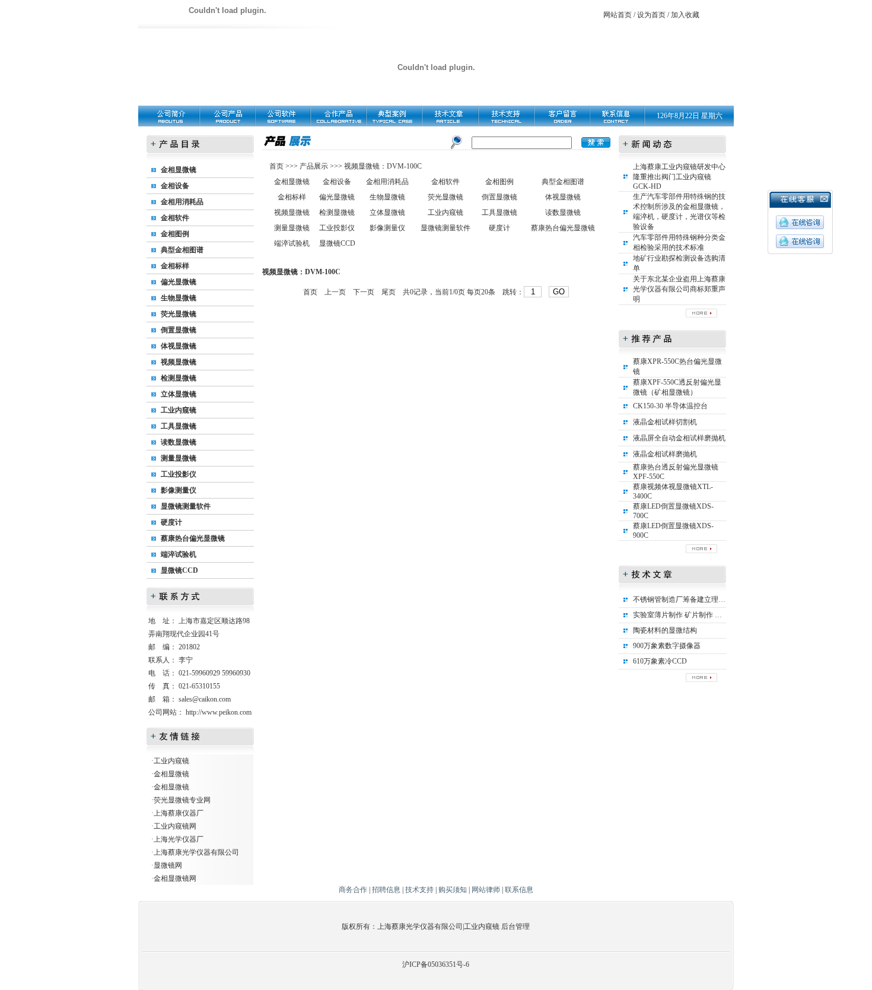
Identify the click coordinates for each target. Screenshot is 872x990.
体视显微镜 (178, 346)
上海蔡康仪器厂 (178, 813)
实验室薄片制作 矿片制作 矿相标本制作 (695, 615)
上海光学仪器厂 (178, 839)
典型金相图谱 (182, 250)
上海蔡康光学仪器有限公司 (196, 852)
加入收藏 (685, 15)
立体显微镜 (178, 394)
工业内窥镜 (178, 410)
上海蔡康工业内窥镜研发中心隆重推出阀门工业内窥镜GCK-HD (679, 177)
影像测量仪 (178, 490)
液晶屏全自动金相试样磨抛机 (679, 438)
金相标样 (175, 266)
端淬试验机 (178, 554)
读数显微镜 (178, 442)
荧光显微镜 (178, 314)
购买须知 (452, 890)
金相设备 (175, 186)
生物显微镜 (178, 298)
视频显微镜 (178, 362)
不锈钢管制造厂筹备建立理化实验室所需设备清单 (711, 599)
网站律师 (486, 890)
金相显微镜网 (175, 878)
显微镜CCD (179, 570)
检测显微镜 (178, 378)
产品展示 (313, 166)
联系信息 (519, 890)
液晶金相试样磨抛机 (665, 454)
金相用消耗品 (182, 202)
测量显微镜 (178, 458)
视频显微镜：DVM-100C (383, 166)
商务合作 (353, 890)
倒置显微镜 (178, 330)
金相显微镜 (178, 170)
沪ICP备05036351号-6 (435, 964)
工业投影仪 (178, 474)
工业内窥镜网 (175, 826)
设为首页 (651, 15)
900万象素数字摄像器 (667, 646)
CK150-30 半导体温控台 (670, 406)
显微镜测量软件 (186, 506)
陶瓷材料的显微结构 (665, 630)
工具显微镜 (178, 426)
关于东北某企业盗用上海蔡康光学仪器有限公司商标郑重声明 (679, 289)
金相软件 (175, 218)
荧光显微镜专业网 (182, 800)
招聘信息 (386, 890)
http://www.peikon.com (219, 712)
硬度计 (171, 522)
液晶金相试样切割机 (665, 422)
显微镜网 (168, 865)
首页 (277, 166)
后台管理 (515, 926)
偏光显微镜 (178, 282)
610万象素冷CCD (660, 661)
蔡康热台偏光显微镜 (193, 538)
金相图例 (175, 234)
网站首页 (617, 15)
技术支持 (419, 890)
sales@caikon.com (205, 699)
